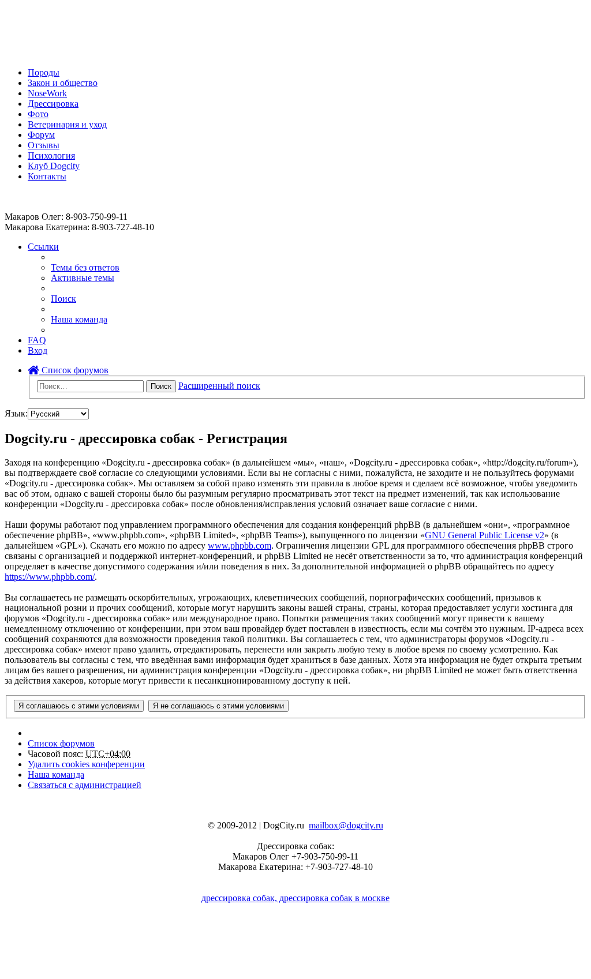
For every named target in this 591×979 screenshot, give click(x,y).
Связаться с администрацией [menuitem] (84, 785)
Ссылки (43, 247)
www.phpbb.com (239, 545)
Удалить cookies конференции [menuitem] (86, 764)
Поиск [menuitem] (63, 298)
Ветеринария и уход (67, 124)
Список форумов (74, 370)
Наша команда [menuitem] (79, 319)
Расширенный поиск (219, 386)
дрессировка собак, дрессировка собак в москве (295, 898)
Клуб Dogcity (54, 166)
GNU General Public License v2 (484, 535)
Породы (43, 72)
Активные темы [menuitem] (82, 278)
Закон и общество (63, 83)
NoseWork (47, 93)
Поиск (161, 386)
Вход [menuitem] (37, 350)
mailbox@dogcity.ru (346, 825)
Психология (51, 155)
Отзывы (43, 145)
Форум (41, 135)
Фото (38, 114)
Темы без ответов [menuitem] (85, 267)
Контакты (47, 176)
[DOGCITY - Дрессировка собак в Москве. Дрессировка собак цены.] (46, 53)
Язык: (16, 413)
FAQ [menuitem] (37, 340)
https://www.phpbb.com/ (50, 577)
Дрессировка (53, 103)
